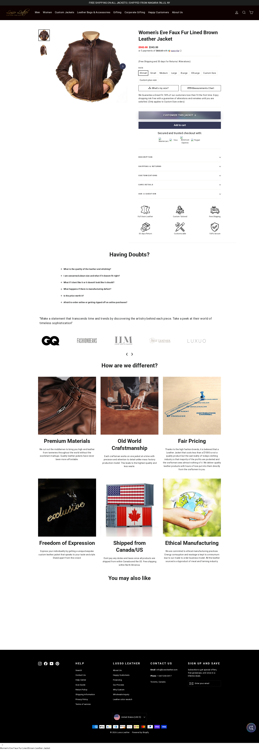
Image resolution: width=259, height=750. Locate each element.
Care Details (145, 185)
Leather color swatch (122, 699)
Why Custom (119, 690)
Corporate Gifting (135, 12)
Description (145, 157)
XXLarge (195, 73)
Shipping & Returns (149, 166)
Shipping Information (85, 694)
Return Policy (81, 690)
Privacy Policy (82, 699)
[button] (179, 50)
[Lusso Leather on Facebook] (46, 663)
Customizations (147, 176)
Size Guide (80, 685)
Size (140, 68)
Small (153, 73)
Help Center (81, 680)
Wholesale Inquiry (121, 694)
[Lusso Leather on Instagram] (40, 663)
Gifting (117, 12)
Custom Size (209, 73)
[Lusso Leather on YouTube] (51, 663)
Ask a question (147, 194)
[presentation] (127, 354)
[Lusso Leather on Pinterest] (57, 663)
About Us (177, 12)
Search (79, 670)
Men (37, 12)
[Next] (123, 66)
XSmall (143, 73)
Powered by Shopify (140, 732)
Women (47, 12)
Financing (117, 680)
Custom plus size (148, 80)
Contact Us (81, 675)
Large (174, 73)
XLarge (184, 73)
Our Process (118, 685)
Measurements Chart (203, 88)
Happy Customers (158, 12)
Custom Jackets (64, 12)
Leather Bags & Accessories (93, 12)
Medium (164, 73)
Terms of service (83, 704)
